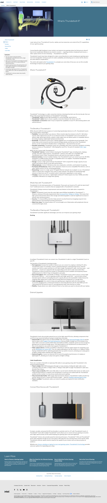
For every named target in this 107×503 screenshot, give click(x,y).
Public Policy (67, 485)
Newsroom (33, 485)
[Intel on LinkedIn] (21, 490)
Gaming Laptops (58, 476)
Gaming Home (39, 476)
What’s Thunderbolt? (9, 39)
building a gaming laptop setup (77, 377)
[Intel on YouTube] (24, 490)
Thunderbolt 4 (50, 62)
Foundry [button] (44, 2)
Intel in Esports (67, 476)
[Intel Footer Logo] (7, 491)
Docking (6, 44)
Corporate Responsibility (52, 485)
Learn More (7, 50)
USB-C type (83, 147)
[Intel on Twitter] (18, 490)
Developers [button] (30, 2)
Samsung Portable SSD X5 (76, 339)
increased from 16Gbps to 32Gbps (69, 194)
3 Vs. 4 (6, 42)
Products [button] (8, 2)
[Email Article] (89, 39)
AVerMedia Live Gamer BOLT (44, 349)
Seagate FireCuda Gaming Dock (52, 341)
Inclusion (61, 485)
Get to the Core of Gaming (86, 459)
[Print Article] (87, 39)
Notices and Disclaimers (36, 496)
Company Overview (18, 485)
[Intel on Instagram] (27, 490)
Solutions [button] (22, 2)
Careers (44, 485)
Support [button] (15, 2)
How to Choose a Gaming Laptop (14, 459)
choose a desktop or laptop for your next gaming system (53, 444)
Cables (6, 48)
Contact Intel (27, 485)
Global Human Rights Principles (90, 496)
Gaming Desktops (49, 476)
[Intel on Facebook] (14, 490)
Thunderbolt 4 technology (77, 444)
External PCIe (8, 46)
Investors (39, 485)
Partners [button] (37, 2)
